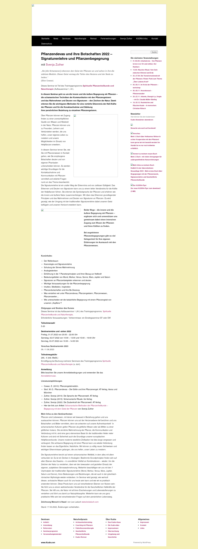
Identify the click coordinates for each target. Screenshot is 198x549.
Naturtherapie (80, 38)
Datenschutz (46, 43)
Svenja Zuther (126, 38)
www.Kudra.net (48, 542)
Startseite (45, 38)
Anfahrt (46, 522)
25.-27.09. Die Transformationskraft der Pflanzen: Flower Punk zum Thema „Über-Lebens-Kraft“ (147, 78)
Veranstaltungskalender (52, 534)
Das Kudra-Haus (114, 522)
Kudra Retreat (81, 537)
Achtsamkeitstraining (84, 522)
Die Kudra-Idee (113, 525)
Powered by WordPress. (142, 542)
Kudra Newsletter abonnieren (142, 119)
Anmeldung (47, 525)
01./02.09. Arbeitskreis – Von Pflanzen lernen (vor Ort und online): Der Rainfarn (147, 64)
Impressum (144, 522)
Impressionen (113, 528)
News (55, 38)
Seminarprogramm (50, 531)
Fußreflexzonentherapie (85, 528)
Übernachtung (113, 531)
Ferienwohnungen (108, 38)
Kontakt (155, 38)
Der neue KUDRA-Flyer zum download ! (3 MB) (146, 189)
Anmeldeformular (48, 375)
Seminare (66, 38)
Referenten (47, 528)
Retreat (93, 38)
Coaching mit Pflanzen (84, 525)
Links (142, 528)
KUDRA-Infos (141, 38)
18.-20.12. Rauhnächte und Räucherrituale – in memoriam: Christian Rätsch (145, 105)
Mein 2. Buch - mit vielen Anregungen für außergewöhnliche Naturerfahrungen (146, 158)
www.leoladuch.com (90, 501)
